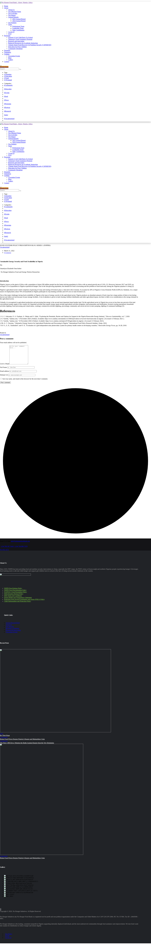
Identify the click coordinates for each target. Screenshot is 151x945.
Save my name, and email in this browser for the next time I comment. (25, 379)
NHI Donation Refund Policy (13, 594)
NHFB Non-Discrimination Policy (15, 590)
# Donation (7, 74)
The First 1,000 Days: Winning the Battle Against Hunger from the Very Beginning (27, 743)
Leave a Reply (4, 364)
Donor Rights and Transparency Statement (18, 597)
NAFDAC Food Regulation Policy (15, 592)
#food (6, 96)
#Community (8, 85)
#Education (8, 89)
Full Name (3, 367)
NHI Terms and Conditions (13, 596)
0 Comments (7, 252)
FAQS (7, 936)
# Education (8, 76)
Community (4, 737)
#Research (7, 111)
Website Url (4, 375)
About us (9, 625)
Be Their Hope (5, 735)
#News (6, 100)
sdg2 (1, 733)
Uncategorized (4, 247)
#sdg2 (6, 115)
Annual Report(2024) (13, 623)
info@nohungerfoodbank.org (20, 541)
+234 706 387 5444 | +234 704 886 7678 (14, 546)
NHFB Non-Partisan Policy (13, 588)
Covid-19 (8, 938)
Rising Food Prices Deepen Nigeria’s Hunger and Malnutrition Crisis (22, 739)
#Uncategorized (9, 118)
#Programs (7, 104)
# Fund (6, 78)
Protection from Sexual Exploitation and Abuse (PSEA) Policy (24, 599)
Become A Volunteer (12, 628)
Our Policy (8, 934)
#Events (6, 93)
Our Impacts (10, 626)
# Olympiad (8, 80)
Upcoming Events (11, 632)
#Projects (7, 107)
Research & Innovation (13, 630)
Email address (4, 371)
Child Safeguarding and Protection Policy (17, 601)
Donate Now (4, 67)
